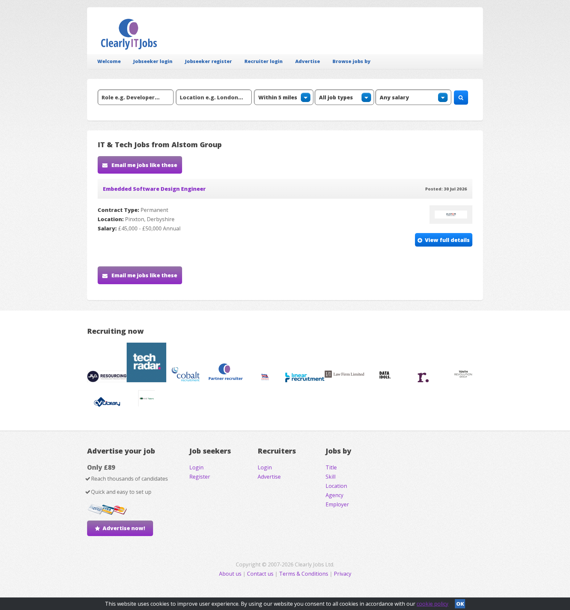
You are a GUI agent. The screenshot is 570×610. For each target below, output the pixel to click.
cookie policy (432, 603)
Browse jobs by (351, 61)
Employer (337, 504)
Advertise (307, 61)
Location (336, 486)
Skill (330, 476)
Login (196, 467)
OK (460, 603)
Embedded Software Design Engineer (154, 188)
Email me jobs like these (143, 165)
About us (231, 573)
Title (331, 467)
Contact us (261, 573)
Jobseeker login (153, 61)
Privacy (342, 573)
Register (199, 476)
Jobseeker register (208, 61)
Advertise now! (124, 528)
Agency (334, 495)
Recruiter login (263, 61)
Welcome (109, 61)
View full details (447, 240)
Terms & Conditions (303, 573)
